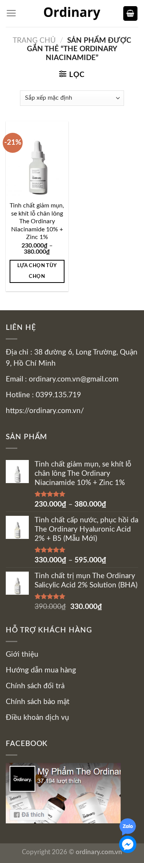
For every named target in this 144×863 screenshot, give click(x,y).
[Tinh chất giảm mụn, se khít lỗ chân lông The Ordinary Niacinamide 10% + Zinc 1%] (37, 158)
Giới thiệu (22, 654)
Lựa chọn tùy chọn (37, 271)
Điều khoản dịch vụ (37, 717)
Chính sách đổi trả (35, 686)
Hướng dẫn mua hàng (41, 670)
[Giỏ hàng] (130, 13)
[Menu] (11, 13)
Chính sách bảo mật (38, 702)
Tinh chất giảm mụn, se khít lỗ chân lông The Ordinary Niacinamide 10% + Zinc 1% (37, 221)
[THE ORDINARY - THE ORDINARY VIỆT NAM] (72, 13)
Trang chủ (34, 40)
